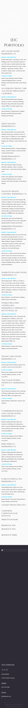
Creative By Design (18, 706)
